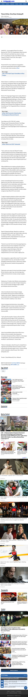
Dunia (17, 3)
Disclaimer (13, 691)
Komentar (4, 406)
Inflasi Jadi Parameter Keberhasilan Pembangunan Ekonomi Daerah (18, 387)
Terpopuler (4, 590)
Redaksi (8, 691)
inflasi (3, 371)
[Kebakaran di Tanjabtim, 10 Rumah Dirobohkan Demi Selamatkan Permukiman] (5, 657)
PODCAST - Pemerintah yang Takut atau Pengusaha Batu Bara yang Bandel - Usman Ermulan (15, 681)
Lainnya (25, 675)
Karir (7, 692)
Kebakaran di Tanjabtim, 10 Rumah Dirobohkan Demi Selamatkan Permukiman (20, 656)
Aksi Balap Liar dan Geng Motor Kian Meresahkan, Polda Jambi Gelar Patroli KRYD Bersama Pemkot (13, 629)
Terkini (3, 609)
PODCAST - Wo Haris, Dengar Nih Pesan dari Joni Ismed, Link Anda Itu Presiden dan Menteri (15, 687)
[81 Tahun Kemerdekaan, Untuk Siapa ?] (9, 597)
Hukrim (7, 3)
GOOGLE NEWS (16, 363)
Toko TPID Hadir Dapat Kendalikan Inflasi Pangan (18, 380)
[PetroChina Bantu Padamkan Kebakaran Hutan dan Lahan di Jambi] (5, 650)
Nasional (12, 3)
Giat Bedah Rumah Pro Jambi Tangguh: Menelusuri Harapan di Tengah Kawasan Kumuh (13, 678)
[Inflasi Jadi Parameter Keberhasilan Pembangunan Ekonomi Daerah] (6, 388)
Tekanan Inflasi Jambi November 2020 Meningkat (19, 399)
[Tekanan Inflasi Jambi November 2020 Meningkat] (6, 400)
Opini (21, 3)
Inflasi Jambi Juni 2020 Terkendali (11, 144)
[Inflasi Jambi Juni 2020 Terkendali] (6, 394)
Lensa (3, 3)
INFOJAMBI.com (15, 364)
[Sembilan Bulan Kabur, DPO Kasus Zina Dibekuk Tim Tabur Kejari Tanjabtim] (5, 637)
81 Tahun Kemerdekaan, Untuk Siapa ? (7, 603)
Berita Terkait (5, 414)
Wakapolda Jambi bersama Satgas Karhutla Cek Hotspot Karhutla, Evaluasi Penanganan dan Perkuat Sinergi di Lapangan (19, 643)
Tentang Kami (18, 691)
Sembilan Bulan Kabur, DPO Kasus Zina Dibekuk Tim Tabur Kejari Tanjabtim (19, 636)
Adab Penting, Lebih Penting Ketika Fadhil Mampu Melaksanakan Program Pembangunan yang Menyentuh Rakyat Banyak (19, 663)
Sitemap (20, 692)
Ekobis (24, 3)
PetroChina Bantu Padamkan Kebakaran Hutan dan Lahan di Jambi (19, 650)
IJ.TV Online (4, 675)
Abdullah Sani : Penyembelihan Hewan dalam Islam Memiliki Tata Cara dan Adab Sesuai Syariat (8, 452)
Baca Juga (4, 377)
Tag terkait (4, 367)
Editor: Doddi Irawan (5, 16)
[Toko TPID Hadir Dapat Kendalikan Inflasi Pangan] (6, 382)
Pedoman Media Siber (13, 692)
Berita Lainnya (14, 670)
